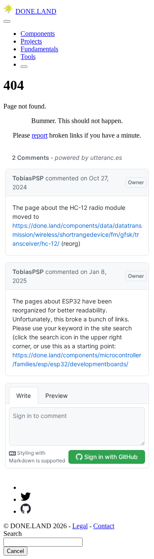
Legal (80, 526)
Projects (31, 41)
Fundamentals (39, 49)
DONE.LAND (35, 11)
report (39, 135)
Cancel (15, 551)
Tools (28, 56)
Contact (103, 526)
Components (38, 33)
